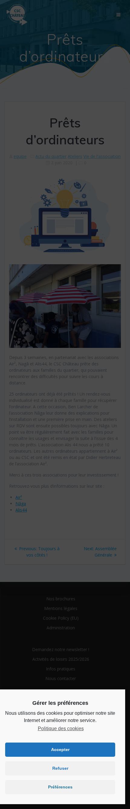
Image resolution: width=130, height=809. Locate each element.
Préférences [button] (60, 787)
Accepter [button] (60, 749)
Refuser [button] (60, 768)
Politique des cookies (60, 728)
